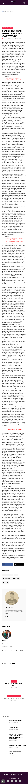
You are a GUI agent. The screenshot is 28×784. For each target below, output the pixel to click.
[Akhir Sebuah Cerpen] (4, 721)
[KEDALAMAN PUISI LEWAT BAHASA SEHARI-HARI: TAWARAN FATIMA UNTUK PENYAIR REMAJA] (4, 735)
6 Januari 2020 (14, 700)
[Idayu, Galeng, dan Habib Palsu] (14, 679)
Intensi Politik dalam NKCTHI (14, 698)
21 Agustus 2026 (13, 722)
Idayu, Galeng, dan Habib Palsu (13, 684)
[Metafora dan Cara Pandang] (4, 753)
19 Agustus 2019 (9, 38)
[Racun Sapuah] (4, 728)
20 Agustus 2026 (13, 729)
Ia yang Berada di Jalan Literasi (13, 431)
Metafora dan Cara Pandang (15, 753)
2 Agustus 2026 (13, 755)
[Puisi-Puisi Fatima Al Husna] (4, 746)
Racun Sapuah (13, 728)
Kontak (20, 774)
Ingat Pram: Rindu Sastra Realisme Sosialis (15, 79)
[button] (3, 781)
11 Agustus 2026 (13, 740)
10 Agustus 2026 (13, 747)
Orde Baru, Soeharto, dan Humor (12, 78)
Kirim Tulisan (14, 776)
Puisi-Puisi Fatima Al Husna (17, 745)
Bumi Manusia (7, 575)
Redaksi (6, 774)
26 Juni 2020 (14, 688)
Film (11, 28)
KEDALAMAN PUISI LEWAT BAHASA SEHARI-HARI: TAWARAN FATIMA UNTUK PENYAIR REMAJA (16, 736)
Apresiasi (5, 28)
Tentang (13, 774)
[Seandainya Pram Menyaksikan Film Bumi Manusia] (14, 598)
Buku (14, 681)
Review (5, 582)
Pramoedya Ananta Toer (11, 579)
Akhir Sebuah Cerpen (15, 720)
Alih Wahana (14, 429)
